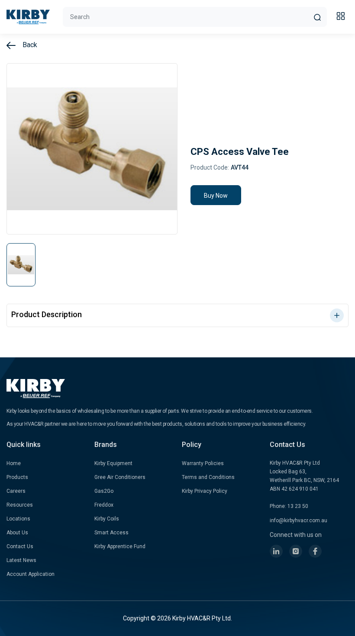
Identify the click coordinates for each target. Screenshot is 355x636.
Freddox (103, 505)
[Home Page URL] (28, 17)
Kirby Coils (106, 519)
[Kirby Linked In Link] (276, 551)
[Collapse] (342, 17)
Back (29, 45)
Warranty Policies (203, 463)
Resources (19, 505)
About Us (17, 533)
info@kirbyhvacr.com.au (298, 520)
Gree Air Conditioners (119, 477)
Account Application (30, 574)
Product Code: (209, 167)
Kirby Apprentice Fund (119, 546)
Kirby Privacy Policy (204, 491)
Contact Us (19, 546)
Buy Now (216, 195)
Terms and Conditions (208, 477)
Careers (16, 491)
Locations (18, 519)
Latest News (21, 560)
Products (17, 477)
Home (13, 463)
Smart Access (111, 533)
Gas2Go (103, 491)
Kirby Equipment (113, 463)
